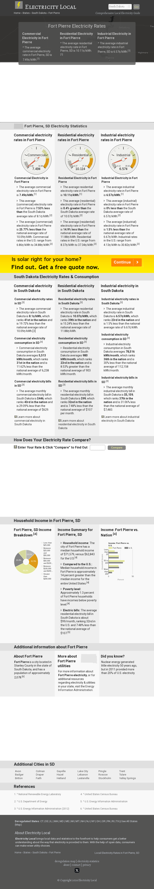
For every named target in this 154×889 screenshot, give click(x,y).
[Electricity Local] (19, 6)
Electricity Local (50, 6)
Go (136, 7)
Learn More (34, 445)
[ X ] (139, 412)
